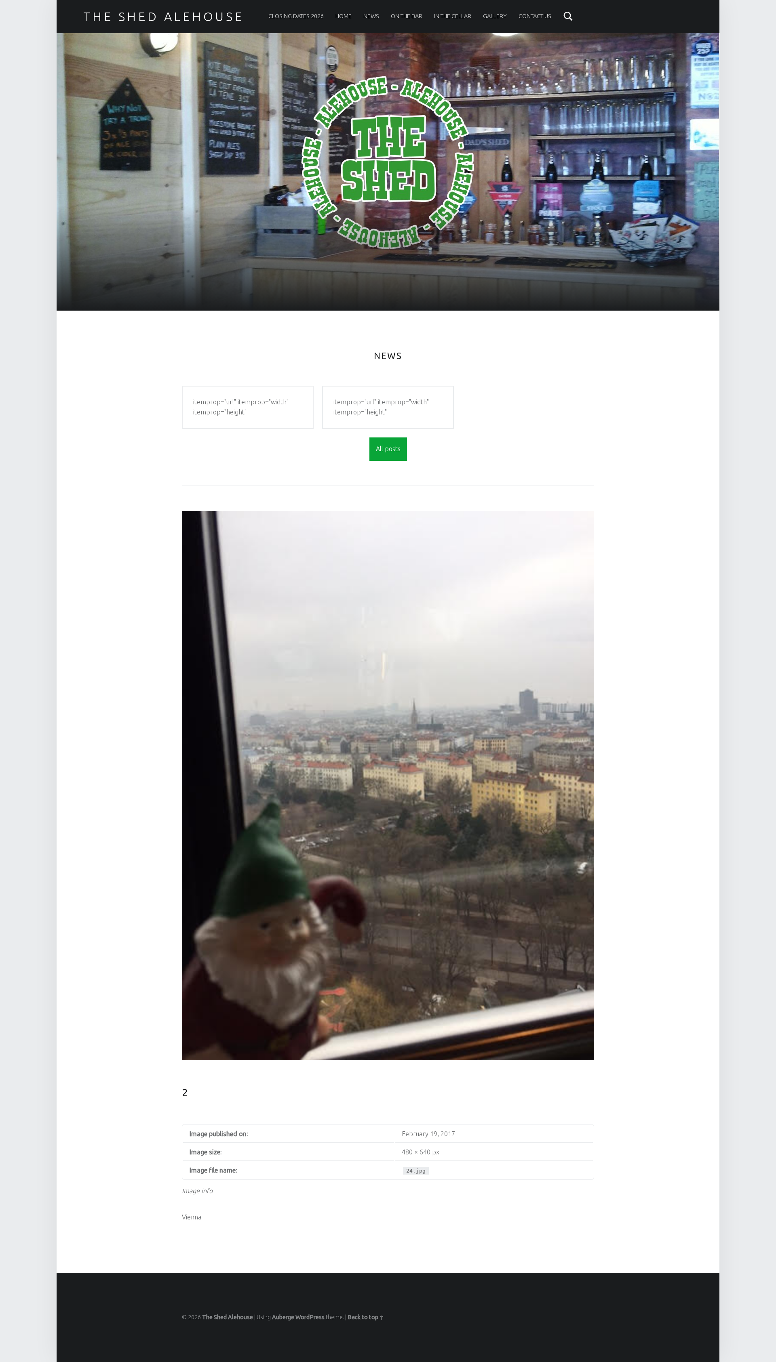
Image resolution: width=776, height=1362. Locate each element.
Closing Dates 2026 (296, 16)
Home (343, 16)
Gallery (495, 16)
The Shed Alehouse (227, 1317)
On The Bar (406, 16)
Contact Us (535, 16)
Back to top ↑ (366, 1317)
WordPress (310, 1317)
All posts (388, 448)
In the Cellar (452, 16)
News (371, 16)
